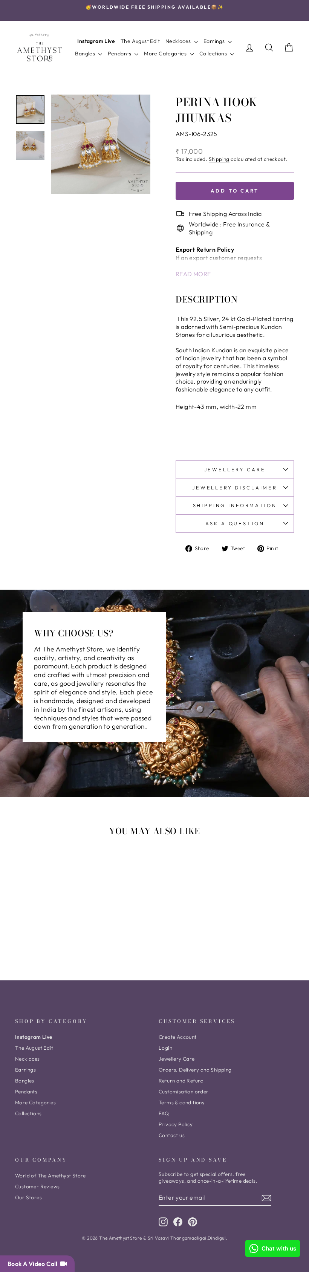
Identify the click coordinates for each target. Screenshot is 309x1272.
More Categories (166, 53)
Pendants (120, 53)
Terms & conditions (181, 1102)
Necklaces (178, 41)
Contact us (172, 1135)
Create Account (178, 1037)
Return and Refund (181, 1080)
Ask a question (235, 523)
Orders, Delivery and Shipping (195, 1069)
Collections (213, 53)
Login (165, 1047)
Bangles (85, 53)
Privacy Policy (176, 1124)
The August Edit (140, 41)
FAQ (164, 1113)
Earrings (214, 41)
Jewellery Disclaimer (234, 488)
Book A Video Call (34, 1263)
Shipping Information (235, 505)
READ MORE (193, 274)
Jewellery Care (235, 469)
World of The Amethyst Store (50, 1175)
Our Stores (28, 1197)
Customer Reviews (37, 1186)
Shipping (219, 159)
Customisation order (184, 1091)
